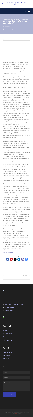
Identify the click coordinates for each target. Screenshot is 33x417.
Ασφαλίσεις (6, 359)
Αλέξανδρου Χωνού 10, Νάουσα (14, 304)
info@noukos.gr (21, 4)
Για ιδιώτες (6, 355)
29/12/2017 (7, 26)
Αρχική (5, 330)
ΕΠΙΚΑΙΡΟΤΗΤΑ (8, 29)
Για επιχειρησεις (8, 352)
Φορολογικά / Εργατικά (19, 29)
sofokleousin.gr (8, 252)
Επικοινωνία (7, 337)
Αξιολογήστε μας (8, 340)
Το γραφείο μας (7, 334)
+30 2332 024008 (8, 4)
